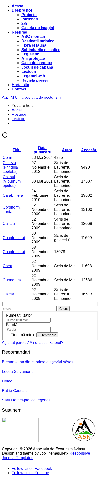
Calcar (8, 294)
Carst (7, 266)
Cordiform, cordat (12, 209)
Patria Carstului (15, 391)
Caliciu (9, 224)
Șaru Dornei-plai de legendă (26, 400)
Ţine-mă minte (23, 335)
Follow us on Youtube (30, 473)
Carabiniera (13, 195)
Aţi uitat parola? (15, 342)
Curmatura (12, 280)
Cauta (63, 308)
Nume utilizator (19, 315)
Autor (67, 150)
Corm (7, 157)
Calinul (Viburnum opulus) (12, 181)
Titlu (17, 150)
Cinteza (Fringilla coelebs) (10, 167)
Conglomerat (14, 238)
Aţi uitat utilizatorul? (46, 342)
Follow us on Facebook (32, 468)
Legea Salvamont (17, 371)
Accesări (89, 150)
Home (7, 381)
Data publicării (42, 150)
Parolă (11, 325)
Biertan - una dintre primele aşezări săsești (38, 362)
